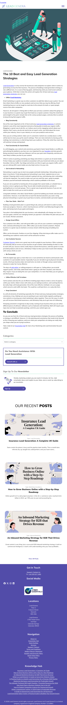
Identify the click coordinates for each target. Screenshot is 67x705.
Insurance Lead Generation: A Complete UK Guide (33, 670)
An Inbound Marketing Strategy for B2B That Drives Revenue (33, 675)
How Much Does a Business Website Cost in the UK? (33, 685)
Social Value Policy (33, 655)
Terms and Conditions (34, 649)
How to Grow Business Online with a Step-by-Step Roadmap (33, 673)
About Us (33, 639)
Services (33, 645)
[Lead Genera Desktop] (14, 6)
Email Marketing (15, 97)
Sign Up (7, 388)
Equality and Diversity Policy (33, 653)
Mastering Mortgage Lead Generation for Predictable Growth (33, 681)
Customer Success (9, 242)
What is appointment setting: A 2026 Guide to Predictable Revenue (34, 689)
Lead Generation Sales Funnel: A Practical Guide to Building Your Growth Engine (33, 693)
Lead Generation (8, 85)
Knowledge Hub (20, 326)
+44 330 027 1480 (35, 574)
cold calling (14, 267)
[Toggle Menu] (63, 6)
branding (48, 151)
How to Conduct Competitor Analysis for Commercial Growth (33, 687)
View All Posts (33, 559)
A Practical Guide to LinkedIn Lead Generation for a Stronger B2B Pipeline (33, 679)
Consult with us (12, 362)
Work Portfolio (33, 643)
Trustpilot (3, 2)
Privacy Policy (33, 657)
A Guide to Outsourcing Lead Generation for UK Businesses (33, 691)
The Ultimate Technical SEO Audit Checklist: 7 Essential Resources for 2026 (33, 683)
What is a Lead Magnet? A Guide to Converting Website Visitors (33, 677)
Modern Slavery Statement (33, 651)
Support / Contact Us (33, 572)
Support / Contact (33, 647)
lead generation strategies (45, 124)
